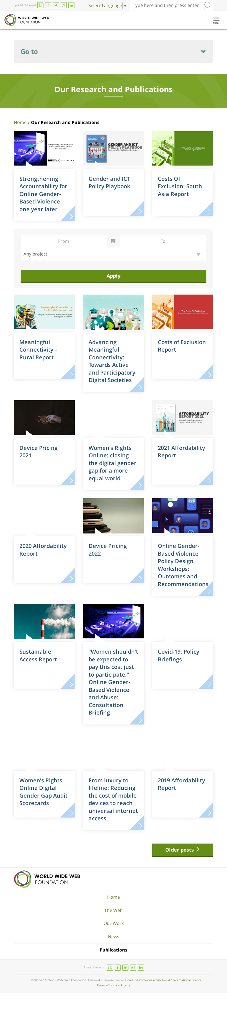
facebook (48, 5)
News (113, 937)
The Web (113, 910)
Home (20, 122)
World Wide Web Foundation (47, 879)
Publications (113, 950)
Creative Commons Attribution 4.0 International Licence (164, 980)
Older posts (180, 849)
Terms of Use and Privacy (113, 985)
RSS (40, 5)
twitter (56, 5)
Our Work (114, 923)
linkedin (71, 5)
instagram (64, 5)
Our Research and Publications (65, 122)
